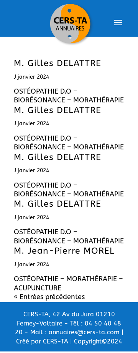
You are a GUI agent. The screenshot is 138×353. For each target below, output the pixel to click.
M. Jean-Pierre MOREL (64, 251)
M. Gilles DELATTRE (57, 63)
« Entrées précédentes (49, 297)
